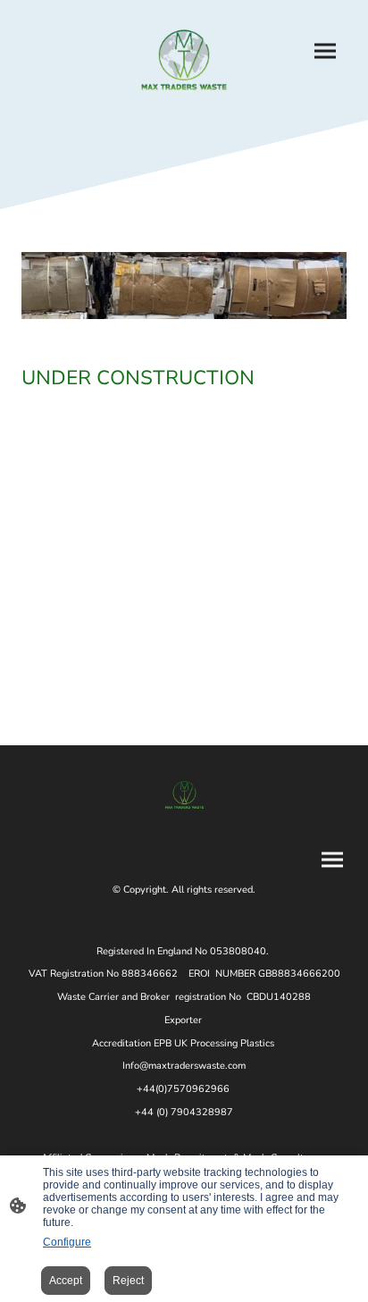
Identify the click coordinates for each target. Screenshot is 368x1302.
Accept (65, 1280)
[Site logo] (184, 59)
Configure (67, 1242)
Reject (128, 1280)
